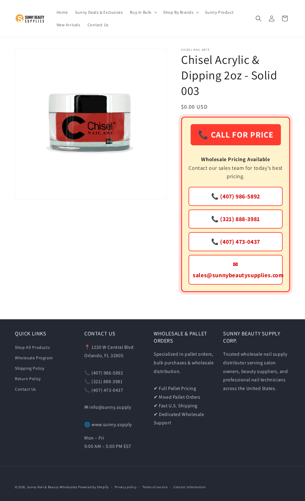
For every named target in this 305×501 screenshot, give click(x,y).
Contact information (189, 487)
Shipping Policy (29, 368)
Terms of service (154, 487)
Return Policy (28, 378)
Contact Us (25, 389)
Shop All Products (32, 347)
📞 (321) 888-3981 (235, 219)
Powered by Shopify (93, 487)
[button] (143, 12)
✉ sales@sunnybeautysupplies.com (238, 269)
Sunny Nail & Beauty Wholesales (52, 487)
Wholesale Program (34, 357)
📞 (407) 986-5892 (235, 196)
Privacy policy (126, 487)
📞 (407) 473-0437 (235, 242)
